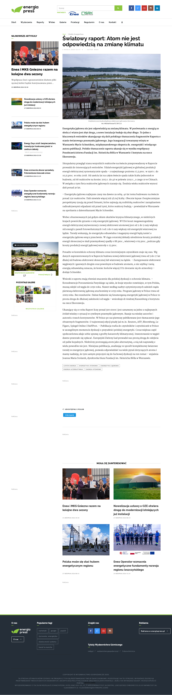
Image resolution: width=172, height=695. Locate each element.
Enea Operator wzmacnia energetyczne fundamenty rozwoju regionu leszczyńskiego (136, 565)
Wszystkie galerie (35, 309)
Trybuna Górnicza (128, 651)
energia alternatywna (73, 369)
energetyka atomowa (88, 365)
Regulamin (89, 22)
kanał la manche (45, 647)
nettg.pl (90, 651)
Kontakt (112, 22)
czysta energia (70, 365)
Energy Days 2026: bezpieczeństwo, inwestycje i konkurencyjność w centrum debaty (40, 146)
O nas (101, 22)
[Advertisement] (111, 393)
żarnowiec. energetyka (48, 636)
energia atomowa (93, 369)
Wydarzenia (26, 22)
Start (13, 22)
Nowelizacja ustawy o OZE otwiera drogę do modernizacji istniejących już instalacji (136, 510)
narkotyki (43, 630)
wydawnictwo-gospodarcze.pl (107, 651)
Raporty (40, 22)
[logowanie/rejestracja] (121, 22)
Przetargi (75, 22)
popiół (63, 630)
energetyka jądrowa (110, 365)
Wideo (52, 22)
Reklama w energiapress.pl (153, 631)
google (53, 630)
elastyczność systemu (47, 641)
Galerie (63, 22)
